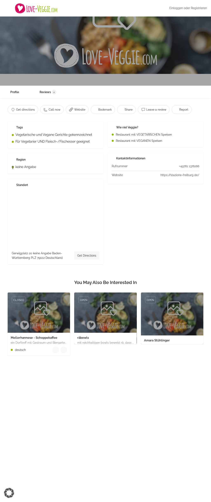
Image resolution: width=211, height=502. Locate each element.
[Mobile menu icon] (6, 8)
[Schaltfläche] (63, 350)
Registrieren (199, 8)
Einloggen (176, 8)
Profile (14, 92)
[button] (9, 493)
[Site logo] (37, 8)
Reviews (47, 92)
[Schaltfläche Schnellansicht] (55, 350)
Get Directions (86, 255)
